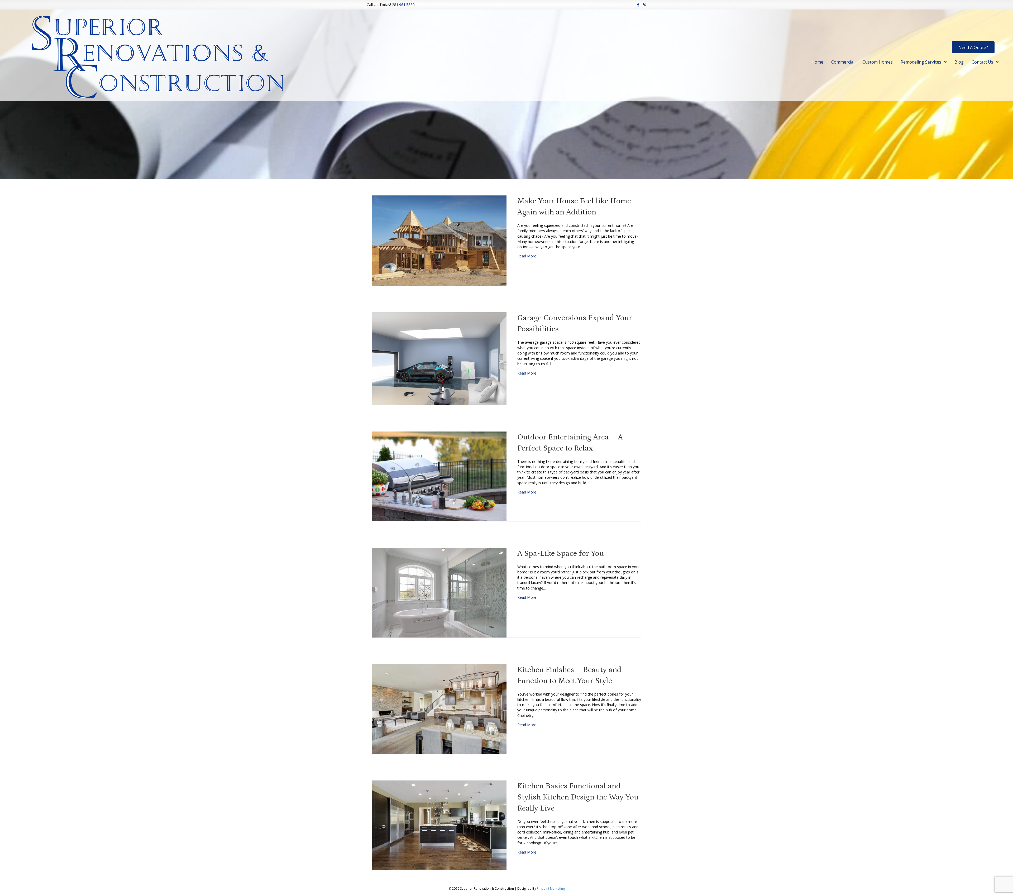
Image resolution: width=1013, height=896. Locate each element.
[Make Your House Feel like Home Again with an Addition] (439, 240)
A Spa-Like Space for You (560, 553)
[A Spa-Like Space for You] (439, 592)
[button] (973, 47)
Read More (526, 255)
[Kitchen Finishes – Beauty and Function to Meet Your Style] (439, 708)
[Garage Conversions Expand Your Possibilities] (439, 358)
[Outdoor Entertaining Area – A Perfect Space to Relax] (439, 475)
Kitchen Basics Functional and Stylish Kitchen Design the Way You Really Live (577, 797)
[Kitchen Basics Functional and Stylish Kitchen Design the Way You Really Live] (439, 824)
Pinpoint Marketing (551, 888)
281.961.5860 (403, 4)
